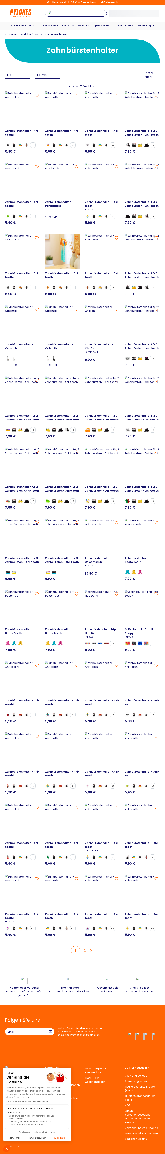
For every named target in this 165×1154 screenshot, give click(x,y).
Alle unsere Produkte (23, 25)
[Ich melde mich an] (50, 1031)
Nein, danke (14, 1137)
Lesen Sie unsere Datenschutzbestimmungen (27, 1102)
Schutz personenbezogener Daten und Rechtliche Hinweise (139, 1116)
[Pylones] (20, 13)
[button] (7, 1148)
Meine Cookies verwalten (141, 1133)
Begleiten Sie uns (136, 1139)
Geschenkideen (49, 25)
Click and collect (136, 1076)
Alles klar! (59, 1137)
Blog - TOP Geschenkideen (95, 1080)
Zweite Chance (125, 25)
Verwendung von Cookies (141, 1128)
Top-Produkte (101, 25)
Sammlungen (146, 25)
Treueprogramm (136, 1081)
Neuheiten (68, 25)
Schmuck (83, 25)
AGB (128, 1105)
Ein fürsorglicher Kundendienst (95, 1070)
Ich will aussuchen (37, 1137)
